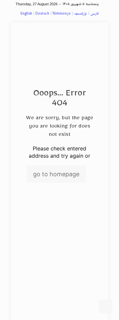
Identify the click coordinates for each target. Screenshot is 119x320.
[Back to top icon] (105, 306)
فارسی (94, 14)
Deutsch (42, 14)
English (26, 14)
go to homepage (56, 174)
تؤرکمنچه (80, 14)
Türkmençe (62, 14)
